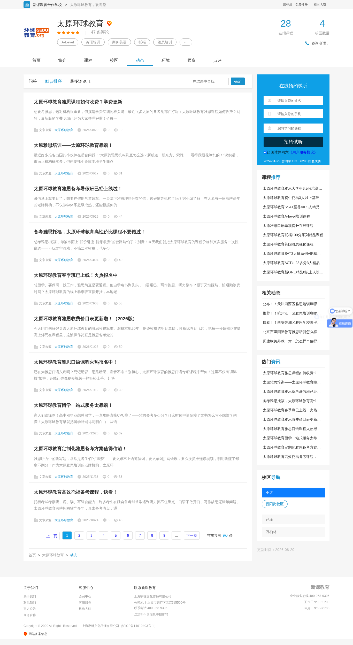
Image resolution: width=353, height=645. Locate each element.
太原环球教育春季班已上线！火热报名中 (76, 275)
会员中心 (85, 596)
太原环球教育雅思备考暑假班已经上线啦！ (78, 188)
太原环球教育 (53, 555)
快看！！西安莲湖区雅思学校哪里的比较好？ (292, 322)
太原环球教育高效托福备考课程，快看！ (76, 492)
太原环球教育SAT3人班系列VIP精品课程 (292, 253)
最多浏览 (78, 81)
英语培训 (93, 42)
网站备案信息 (38, 634)
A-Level (68, 42)
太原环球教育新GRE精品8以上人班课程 (293, 272)
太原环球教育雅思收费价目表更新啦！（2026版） (85, 318)
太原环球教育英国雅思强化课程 (288, 244)
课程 (88, 60)
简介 (62, 60)
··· (186, 42)
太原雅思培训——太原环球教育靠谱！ (73, 145)
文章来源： (56, 130)
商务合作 (30, 615)
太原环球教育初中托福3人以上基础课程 (293, 197)
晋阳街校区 (275, 504)
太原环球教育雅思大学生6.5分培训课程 (292, 188)
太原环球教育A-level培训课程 (286, 216)
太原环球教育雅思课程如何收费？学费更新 (78, 101)
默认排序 (53, 81)
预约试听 (293, 141)
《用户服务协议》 (303, 152)
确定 (237, 81)
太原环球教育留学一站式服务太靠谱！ (73, 405)
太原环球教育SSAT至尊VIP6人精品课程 (293, 207)
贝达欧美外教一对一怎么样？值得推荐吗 (292, 341)
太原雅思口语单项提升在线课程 (288, 225)
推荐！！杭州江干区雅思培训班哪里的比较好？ (292, 313)
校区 (114, 60)
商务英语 (119, 42)
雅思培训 (165, 42)
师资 (191, 60)
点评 (217, 60)
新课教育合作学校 (47, 5)
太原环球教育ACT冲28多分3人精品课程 (293, 263)
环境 (166, 60)
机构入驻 (320, 4)
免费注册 (301, 4)
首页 (36, 60)
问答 (33, 81)
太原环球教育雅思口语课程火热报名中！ (76, 362)
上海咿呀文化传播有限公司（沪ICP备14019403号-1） (119, 626)
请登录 (287, 4)
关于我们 (30, 596)
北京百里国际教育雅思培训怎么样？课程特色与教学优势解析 (292, 332)
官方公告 (30, 609)
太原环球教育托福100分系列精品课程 (293, 235)
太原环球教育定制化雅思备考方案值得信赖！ (80, 448)
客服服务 (85, 602)
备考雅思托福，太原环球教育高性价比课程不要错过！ (89, 231)
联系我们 (30, 602)
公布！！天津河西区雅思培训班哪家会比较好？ (292, 304)
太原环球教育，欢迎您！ (90, 5)
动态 (140, 60)
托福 (142, 42)
